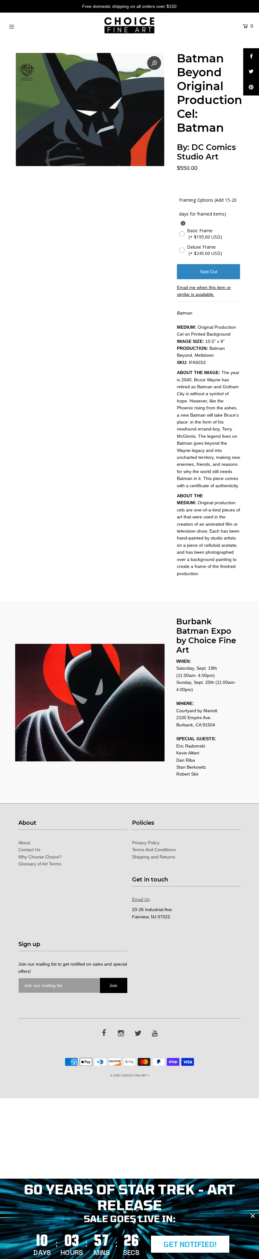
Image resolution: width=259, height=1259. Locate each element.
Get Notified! (190, 1244)
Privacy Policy (146, 842)
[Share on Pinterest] (251, 87)
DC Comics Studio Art (206, 151)
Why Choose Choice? (40, 856)
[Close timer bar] (252, 1215)
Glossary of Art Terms (39, 863)
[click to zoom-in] (154, 63)
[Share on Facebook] (251, 56)
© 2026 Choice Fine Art (128, 1075)
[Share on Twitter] (251, 72)
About (24, 842)
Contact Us (29, 849)
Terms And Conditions (154, 849)
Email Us (141, 899)
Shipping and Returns (153, 856)
